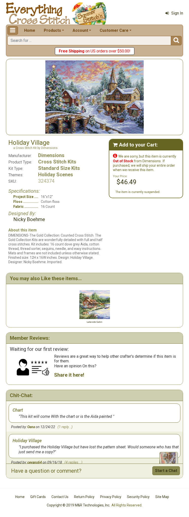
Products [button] (52, 30)
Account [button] (80, 30)
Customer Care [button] (114, 30)
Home (29, 30)
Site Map (162, 497)
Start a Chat (166, 470)
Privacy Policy (110, 497)
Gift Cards (38, 497)
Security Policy (138, 497)
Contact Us (59, 497)
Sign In (177, 13)
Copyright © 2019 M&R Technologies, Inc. (78, 505)
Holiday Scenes (55, 175)
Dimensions (51, 155)
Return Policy (84, 497)
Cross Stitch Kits (57, 162)
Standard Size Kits (59, 168)
